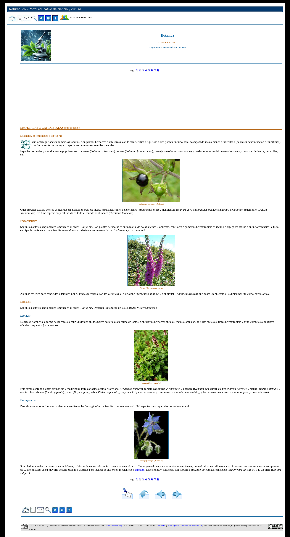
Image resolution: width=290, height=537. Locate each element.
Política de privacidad (191, 525)
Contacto (161, 525)
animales (139, 469)
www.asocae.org (114, 525)
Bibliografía (173, 525)
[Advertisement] (110, 96)
